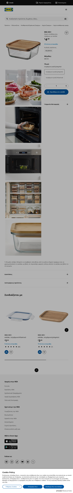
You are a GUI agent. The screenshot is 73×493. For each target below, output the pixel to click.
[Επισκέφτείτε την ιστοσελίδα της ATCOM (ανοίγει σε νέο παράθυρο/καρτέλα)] (64, 491)
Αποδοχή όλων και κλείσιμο (54, 486)
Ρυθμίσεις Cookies (11, 486)
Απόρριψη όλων (33, 486)
